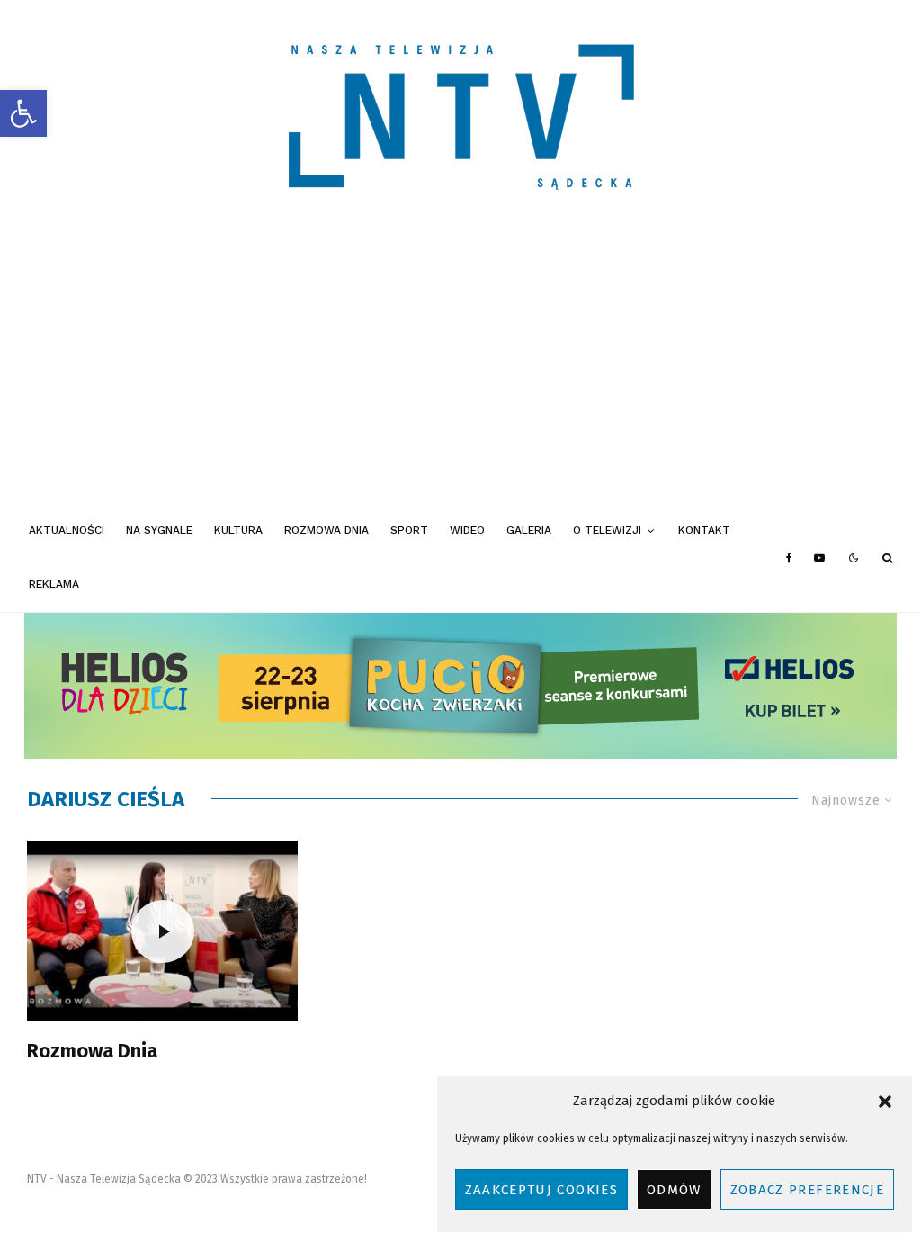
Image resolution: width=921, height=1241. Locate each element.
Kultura (238, 530)
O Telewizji (607, 530)
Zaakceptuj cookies (541, 1190)
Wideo (467, 530)
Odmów (674, 1190)
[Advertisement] (460, 369)
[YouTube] (819, 558)
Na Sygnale (159, 530)
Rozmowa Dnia (326, 530)
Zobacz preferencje (807, 1190)
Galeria (528, 530)
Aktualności (66, 530)
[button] (23, 113)
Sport (409, 530)
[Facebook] (789, 558)
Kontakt (704, 530)
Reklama (54, 584)
